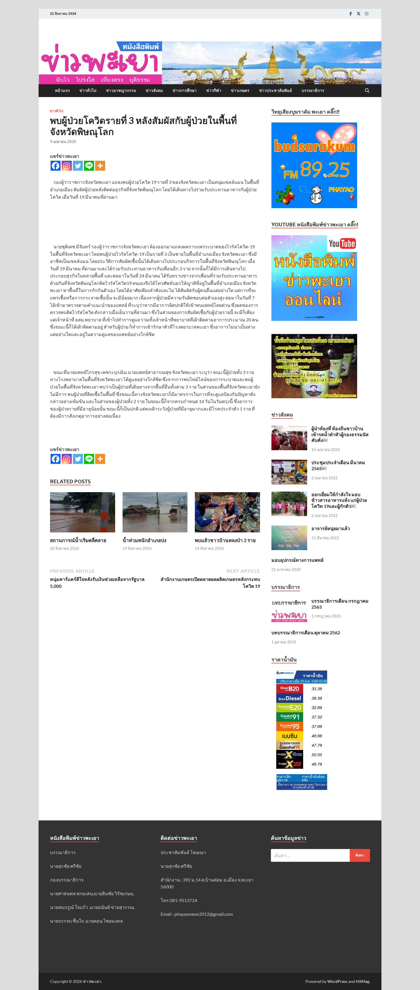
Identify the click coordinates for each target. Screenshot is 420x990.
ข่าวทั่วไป (87, 90)
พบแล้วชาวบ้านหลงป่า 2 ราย (225, 540)
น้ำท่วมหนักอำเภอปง (144, 540)
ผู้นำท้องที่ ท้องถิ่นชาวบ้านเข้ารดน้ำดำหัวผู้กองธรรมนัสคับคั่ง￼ (340, 434)
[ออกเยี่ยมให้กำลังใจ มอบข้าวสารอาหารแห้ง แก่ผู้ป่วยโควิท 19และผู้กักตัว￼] (289, 495)
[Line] (89, 166)
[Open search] (367, 90)
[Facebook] (350, 14)
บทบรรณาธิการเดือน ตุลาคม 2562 (305, 632)
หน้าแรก (62, 90)
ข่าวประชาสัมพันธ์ (275, 90)
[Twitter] (358, 14)
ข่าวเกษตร (240, 90)
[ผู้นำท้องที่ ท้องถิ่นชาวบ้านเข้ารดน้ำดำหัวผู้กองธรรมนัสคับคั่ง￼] (289, 429)
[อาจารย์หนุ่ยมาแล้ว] (289, 529)
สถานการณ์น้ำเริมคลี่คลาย (78, 540)
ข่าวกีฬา (213, 90)
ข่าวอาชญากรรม (121, 90)
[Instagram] (366, 14)
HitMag (362, 981)
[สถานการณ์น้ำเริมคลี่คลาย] (82, 514)
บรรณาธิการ (313, 90)
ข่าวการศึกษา (185, 90)
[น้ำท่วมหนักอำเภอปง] (155, 514)
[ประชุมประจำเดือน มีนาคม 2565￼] (289, 463)
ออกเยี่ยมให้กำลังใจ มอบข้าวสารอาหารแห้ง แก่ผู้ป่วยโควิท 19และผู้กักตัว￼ (339, 500)
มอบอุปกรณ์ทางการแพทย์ (297, 560)
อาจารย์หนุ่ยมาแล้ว (330, 528)
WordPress (337, 981)
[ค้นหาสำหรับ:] (320, 855)
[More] (100, 166)
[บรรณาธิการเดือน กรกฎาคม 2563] (289, 601)
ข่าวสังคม (154, 90)
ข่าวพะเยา (92, 981)
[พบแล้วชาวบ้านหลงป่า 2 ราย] (227, 514)
